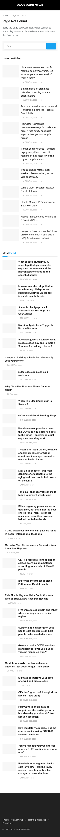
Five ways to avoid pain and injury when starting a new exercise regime (38, 613)
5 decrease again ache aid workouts (33, 373)
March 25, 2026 (27, 300)
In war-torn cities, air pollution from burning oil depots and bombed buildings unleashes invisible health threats (35, 291)
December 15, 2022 (28, 279)
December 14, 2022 (28, 443)
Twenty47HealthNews (12, 819)
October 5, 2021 (14, 538)
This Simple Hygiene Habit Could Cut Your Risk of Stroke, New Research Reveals (29, 596)
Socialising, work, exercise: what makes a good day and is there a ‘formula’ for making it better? (37, 343)
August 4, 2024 (27, 588)
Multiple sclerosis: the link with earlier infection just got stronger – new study (27, 664)
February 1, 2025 (14, 603)
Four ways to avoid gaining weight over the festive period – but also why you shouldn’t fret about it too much (36, 711)
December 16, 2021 (28, 638)
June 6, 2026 (25, 685)
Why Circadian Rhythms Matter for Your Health (27, 388)
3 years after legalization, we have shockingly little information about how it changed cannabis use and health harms (37, 454)
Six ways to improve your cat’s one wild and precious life (35, 679)
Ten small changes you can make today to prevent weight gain (37, 493)
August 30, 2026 (29, 181)
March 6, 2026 (26, 574)
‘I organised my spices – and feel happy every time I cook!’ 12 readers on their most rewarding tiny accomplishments (38, 154)
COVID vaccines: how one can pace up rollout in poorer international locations (31, 532)
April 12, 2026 (26, 350)
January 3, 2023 (27, 485)
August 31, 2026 (29, 82)
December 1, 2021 (28, 656)
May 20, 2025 (25, 524)
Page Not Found (19, 15)
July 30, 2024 (12, 394)
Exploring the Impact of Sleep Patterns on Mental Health (35, 582)
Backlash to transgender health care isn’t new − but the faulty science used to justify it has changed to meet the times (36, 768)
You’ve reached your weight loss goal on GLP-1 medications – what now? (38, 749)
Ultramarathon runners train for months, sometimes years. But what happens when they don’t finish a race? (37, 72)
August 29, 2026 (29, 210)
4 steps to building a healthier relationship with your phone (29, 359)
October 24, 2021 (28, 739)
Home (5, 15)
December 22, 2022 (28, 721)
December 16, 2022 (28, 700)
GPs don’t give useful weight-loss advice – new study (37, 693)
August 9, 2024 (13, 553)
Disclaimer (7, 823)
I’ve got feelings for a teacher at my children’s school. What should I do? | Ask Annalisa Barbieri (39, 234)
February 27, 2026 (28, 318)
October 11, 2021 (28, 333)
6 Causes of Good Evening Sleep (37, 415)
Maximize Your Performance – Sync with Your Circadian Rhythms (30, 546)
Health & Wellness (37, 819)
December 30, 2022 (28, 620)
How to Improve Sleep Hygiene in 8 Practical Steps (38, 218)
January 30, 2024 (28, 778)
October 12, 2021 (28, 499)
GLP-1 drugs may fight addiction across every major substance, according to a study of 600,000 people (37, 564)
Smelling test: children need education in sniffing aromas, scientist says (35, 92)
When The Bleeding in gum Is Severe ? (35, 402)
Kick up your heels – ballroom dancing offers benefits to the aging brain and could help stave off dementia (37, 475)
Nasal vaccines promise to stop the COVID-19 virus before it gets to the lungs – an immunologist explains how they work (37, 433)
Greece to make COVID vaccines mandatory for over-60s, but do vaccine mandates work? (36, 649)
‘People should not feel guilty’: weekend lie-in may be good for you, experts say (37, 173)
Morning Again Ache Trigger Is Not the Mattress (35, 326)
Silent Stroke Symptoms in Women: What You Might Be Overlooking (34, 310)
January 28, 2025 (14, 365)
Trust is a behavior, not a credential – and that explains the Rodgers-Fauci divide (39, 109)
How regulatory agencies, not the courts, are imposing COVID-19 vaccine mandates (37, 731)
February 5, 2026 (28, 756)
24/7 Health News (30, 5)
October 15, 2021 (28, 464)
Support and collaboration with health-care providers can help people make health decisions (36, 631)
